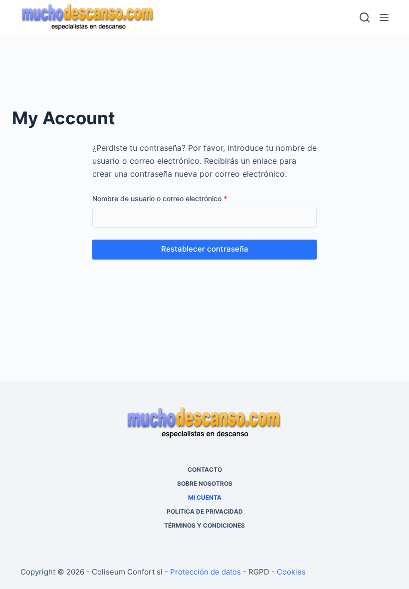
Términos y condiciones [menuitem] (204, 525)
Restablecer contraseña (204, 249)
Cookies (291, 572)
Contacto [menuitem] (205, 469)
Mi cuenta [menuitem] (204, 497)
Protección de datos (205, 572)
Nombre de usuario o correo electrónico (177, 198)
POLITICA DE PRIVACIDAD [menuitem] (205, 511)
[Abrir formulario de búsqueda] (365, 17)
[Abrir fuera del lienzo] (384, 17)
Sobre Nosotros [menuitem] (204, 483)
